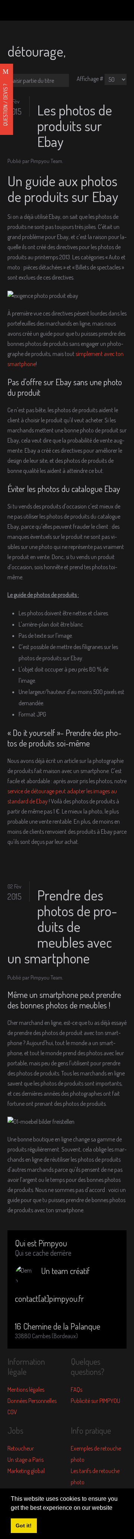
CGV (12, 1412)
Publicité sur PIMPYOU (95, 1400)
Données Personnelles (32, 1400)
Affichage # (90, 78)
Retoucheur (20, 1448)
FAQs (76, 1389)
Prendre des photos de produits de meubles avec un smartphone (62, 926)
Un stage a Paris (25, 1459)
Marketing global (26, 1471)
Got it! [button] (24, 1526)
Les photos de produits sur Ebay (74, 125)
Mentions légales (25, 1389)
